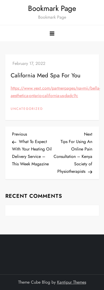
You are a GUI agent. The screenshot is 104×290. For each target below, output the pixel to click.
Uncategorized (27, 109)
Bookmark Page (52, 8)
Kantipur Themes (71, 282)
